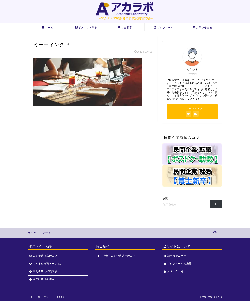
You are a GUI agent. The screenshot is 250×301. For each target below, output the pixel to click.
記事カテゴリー (176, 255)
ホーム (49, 27)
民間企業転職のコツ (45, 255)
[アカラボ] (125, 20)
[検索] (216, 204)
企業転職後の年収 (44, 279)
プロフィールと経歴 (179, 263)
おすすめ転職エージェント (49, 263)
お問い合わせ (204, 27)
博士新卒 (126, 27)
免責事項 (60, 297)
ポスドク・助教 (87, 27)
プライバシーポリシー (41, 297)
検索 (165, 198)
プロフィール (165, 27)
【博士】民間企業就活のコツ (117, 255)
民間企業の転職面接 (45, 271)
